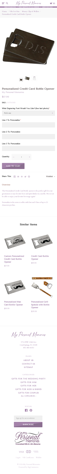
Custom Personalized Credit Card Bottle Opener (14, 259)
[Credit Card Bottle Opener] (42, 242)
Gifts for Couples (28, 393)
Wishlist (50, 176)
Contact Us (28, 364)
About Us (28, 360)
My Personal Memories (13, 92)
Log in (18, 457)
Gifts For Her (28, 386)
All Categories (28, 396)
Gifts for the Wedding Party (29, 379)
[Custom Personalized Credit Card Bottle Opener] (15, 242)
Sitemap (28, 367)
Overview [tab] (6, 185)
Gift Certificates (28, 457)
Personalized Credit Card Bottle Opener (16, 14)
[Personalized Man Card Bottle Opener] (15, 287)
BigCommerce (33, 467)
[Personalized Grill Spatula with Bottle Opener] (42, 287)
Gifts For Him (14, 11)
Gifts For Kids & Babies (28, 389)
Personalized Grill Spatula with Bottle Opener (40, 305)
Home (4, 11)
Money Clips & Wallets (30, 11)
